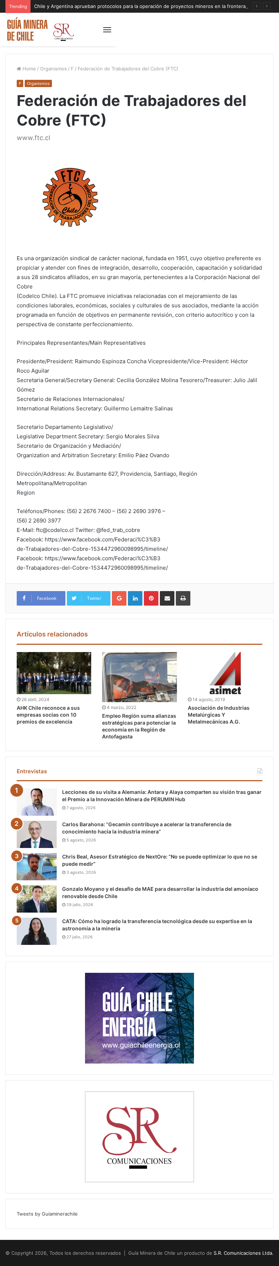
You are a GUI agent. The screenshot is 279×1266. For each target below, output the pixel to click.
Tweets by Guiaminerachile (47, 1214)
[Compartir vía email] (167, 598)
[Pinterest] (151, 598)
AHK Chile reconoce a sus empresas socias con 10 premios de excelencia (48, 715)
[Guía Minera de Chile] (39, 29)
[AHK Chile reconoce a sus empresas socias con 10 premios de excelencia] (54, 673)
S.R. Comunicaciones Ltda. (244, 1253)
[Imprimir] (183, 598)
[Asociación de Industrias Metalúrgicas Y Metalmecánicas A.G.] (225, 673)
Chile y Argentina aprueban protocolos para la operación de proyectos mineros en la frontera (140, 6)
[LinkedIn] (135, 598)
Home (28, 68)
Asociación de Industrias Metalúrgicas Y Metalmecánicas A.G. (219, 715)
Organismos (53, 68)
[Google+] (119, 598)
